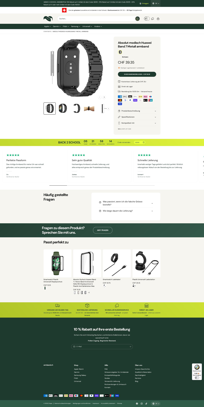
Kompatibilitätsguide (112, 375)
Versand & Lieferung (112, 381)
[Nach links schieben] (99, 97)
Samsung (74, 26)
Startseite (47, 31)
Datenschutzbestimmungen (63, 403)
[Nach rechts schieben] (104, 97)
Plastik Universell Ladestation (143, 279)
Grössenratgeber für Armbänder (117, 372)
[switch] (197, 377)
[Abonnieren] (130, 346)
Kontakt (107, 387)
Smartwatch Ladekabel (111, 279)
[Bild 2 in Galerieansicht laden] (63, 108)
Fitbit (65, 26)
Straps (50, 403)
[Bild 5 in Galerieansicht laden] (102, 108)
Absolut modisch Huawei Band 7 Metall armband (71, 31)
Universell (86, 26)
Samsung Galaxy (80, 375)
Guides (107, 378)
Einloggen (145, 3)
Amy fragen (102, 230)
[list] (102, 10)
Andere (97, 26)
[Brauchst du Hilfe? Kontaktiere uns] (152, 18)
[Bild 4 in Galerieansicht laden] (89, 108)
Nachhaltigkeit (140, 375)
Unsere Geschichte (142, 369)
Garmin (56, 26)
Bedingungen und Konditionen (82, 403)
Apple (46, 26)
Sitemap (119, 403)
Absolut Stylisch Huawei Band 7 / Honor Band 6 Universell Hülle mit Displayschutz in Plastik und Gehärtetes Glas (84, 282)
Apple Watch (79, 369)
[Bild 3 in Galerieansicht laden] (76, 108)
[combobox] (98, 18)
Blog (136, 381)
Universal (77, 381)
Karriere (138, 378)
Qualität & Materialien (143, 372)
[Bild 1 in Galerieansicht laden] (50, 108)
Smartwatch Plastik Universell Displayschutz (53, 280)
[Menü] (200, 364)
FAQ (106, 369)
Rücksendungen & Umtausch (115, 384)
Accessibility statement (108, 403)
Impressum (96, 403)
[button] (47, 26)
